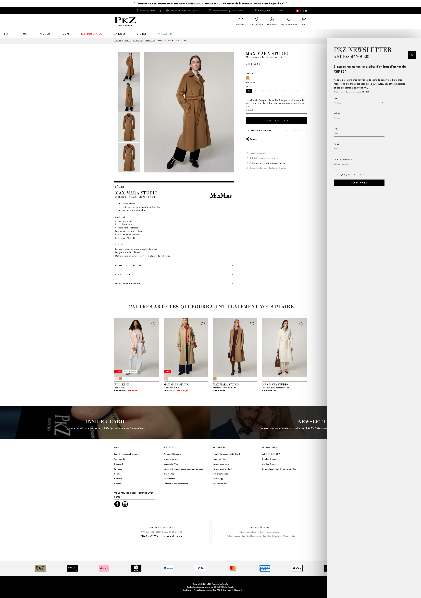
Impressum (227, 590)
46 (298, 91)
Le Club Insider (220, 483)
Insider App (218, 478)
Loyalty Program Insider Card (226, 453)
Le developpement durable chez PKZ (279, 468)
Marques (119, 33)
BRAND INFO (122, 274)
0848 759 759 (149, 536)
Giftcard (118, 478)
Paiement (118, 463)
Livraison (118, 468)
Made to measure (172, 458)
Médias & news (269, 463)
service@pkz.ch (172, 536)
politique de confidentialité (356, 174)
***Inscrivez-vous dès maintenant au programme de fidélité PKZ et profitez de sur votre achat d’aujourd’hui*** (210, 3)
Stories (142, 33)
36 (263, 91)
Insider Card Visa (221, 463)
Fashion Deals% (91, 33)
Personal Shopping (172, 453)
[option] (132, 67)
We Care (163, 33)
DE (301, 10)
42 (284, 91)
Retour (117, 473)
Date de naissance (343, 159)
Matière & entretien (128, 265)
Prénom (337, 113)
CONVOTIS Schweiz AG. (224, 587)
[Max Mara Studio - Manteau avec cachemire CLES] (284, 346)
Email (336, 144)
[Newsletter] (412, 55)
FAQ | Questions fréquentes (127, 453)
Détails (120, 186)
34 (256, 91)
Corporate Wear (171, 463)
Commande (119, 458)
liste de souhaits (261, 130)
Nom (336, 129)
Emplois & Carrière (271, 458)
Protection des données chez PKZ (207, 590)
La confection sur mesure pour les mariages (183, 468)
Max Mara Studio (267, 54)
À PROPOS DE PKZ (271, 453)
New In (7, 33)
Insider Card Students (222, 468)
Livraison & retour (127, 283)
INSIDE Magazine (221, 473)
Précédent (106, 348)
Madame (337, 103)
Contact (117, 483)
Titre (336, 98)
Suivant (311, 348)
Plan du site (238, 590)
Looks (66, 33)
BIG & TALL (169, 473)
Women (45, 33)
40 (277, 91)
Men (25, 33)
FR (306, 10)
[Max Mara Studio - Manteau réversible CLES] (235, 346)
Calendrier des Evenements (176, 483)
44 (291, 91)
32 (249, 91)
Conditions (187, 590)
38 (270, 91)
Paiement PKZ (219, 458)
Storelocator (169, 478)
